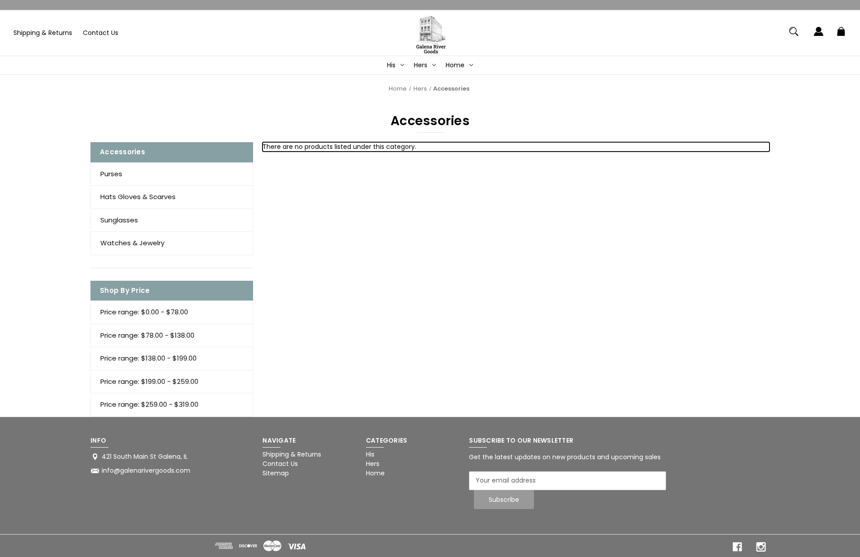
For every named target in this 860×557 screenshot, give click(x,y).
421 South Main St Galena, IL (145, 456)
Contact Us (100, 32)
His (391, 65)
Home (455, 65)
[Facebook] (737, 547)
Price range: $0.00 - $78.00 (144, 312)
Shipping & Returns (42, 32)
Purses (111, 173)
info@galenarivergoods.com (146, 470)
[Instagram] (761, 547)
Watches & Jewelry (132, 243)
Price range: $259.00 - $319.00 (149, 404)
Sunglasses (119, 220)
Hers (420, 65)
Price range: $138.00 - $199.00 (148, 358)
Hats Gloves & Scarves (138, 196)
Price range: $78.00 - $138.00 (147, 335)
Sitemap (275, 473)
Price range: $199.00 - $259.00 (149, 381)
